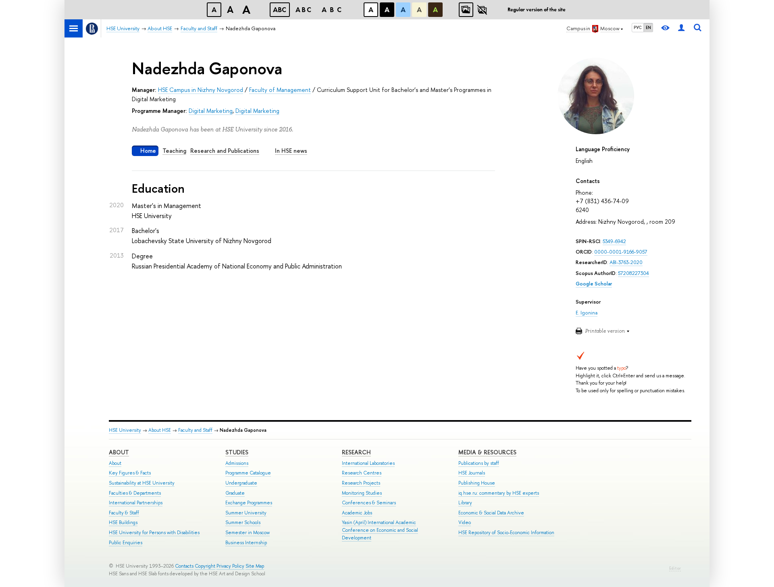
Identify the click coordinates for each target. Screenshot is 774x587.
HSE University (125, 430)
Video (464, 522)
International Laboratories (368, 463)
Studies (236, 452)
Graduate (235, 493)
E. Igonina (586, 312)
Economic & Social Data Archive (491, 513)
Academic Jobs (357, 513)
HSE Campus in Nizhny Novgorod (200, 90)
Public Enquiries (125, 542)
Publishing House (476, 483)
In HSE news (291, 150)
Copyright (205, 566)
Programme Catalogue (248, 473)
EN (648, 27)
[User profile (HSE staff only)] (681, 28)
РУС (638, 27)
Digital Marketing (211, 110)
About (119, 452)
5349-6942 (614, 241)
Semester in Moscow (247, 532)
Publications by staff (478, 463)
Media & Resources (487, 452)
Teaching (174, 150)
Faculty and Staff (195, 430)
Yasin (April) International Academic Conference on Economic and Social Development (380, 530)
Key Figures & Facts (130, 473)
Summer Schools (242, 522)
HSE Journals (471, 473)
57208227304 (633, 273)
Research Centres (361, 473)
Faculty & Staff (124, 513)
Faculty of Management (280, 90)
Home (148, 150)
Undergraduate (241, 483)
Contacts (184, 566)
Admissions (236, 463)
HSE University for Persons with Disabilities (154, 532)
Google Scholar (594, 283)
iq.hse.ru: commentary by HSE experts (498, 493)
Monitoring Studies (362, 493)
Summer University (245, 513)
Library (465, 503)
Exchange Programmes (248, 503)
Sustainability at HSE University (142, 483)
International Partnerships (135, 503)
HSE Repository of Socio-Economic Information (506, 532)
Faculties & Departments (135, 493)
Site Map (255, 566)
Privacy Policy (230, 566)
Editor (675, 568)
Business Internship (246, 542)
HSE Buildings (123, 522)
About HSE (159, 430)
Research (356, 452)
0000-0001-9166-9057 (620, 251)
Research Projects (361, 483)
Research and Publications (224, 150)
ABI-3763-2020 (626, 262)
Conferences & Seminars (369, 503)
